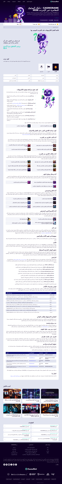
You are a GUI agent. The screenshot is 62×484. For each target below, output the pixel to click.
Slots (48, 452)
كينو (47, 449)
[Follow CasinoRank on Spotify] (7, 465)
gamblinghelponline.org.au (33, 366)
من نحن (14, 447)
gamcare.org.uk (31, 363)
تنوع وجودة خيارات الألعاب (21, 105)
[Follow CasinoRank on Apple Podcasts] (4, 465)
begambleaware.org (32, 360)
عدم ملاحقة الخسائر (45, 326)
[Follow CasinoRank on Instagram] (14, 465)
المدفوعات (14, 1)
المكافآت (19, 1)
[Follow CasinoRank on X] (11, 465)
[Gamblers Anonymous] (47, 474)
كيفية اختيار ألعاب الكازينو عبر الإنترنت (31, 449)
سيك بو (48, 451)
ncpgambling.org (32, 357)
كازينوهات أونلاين (29, 1)
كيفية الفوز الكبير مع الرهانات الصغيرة (31, 451)
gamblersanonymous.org (33, 354)
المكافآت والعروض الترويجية (16, 103)
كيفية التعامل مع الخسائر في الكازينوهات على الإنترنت (31, 454)
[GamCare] (41, 474)
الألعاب (24, 1)
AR (57, 464)
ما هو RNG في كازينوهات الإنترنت (31, 452)
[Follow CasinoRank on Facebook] (16, 465)
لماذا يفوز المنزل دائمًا (31, 447)
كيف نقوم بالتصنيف (14, 452)
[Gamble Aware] (19, 474)
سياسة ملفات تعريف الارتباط (40, 482)
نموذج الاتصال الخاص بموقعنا (15, 375)
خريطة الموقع (20, 482)
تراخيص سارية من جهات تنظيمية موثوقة (19, 259)
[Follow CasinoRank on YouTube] (9, 465)
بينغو (47, 447)
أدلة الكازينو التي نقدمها (26, 134)
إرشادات (8, 1)
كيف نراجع (14, 451)
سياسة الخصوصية (14, 454)
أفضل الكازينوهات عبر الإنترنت (46, 232)
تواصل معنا (14, 449)
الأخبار (4, 1)
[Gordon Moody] (32, 474)
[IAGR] (53, 474)
